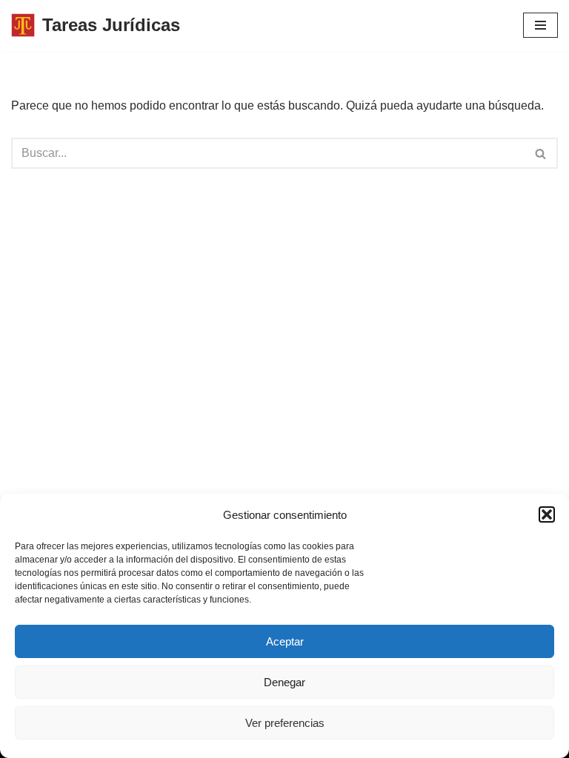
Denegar (284, 682)
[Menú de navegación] (540, 25)
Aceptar (285, 641)
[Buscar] (541, 153)
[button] (546, 514)
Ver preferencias (285, 723)
